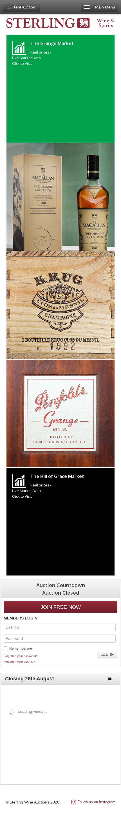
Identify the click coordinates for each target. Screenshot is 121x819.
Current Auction (21, 7)
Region (38, 741)
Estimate (69, 741)
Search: (8, 731)
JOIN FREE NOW (61, 607)
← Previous (82, 769)
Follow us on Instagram (96, 802)
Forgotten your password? (21, 656)
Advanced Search (96, 694)
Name (17, 741)
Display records (50, 721)
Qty (53, 741)
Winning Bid (95, 741)
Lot (5, 741)
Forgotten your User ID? (19, 661)
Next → (106, 769)
